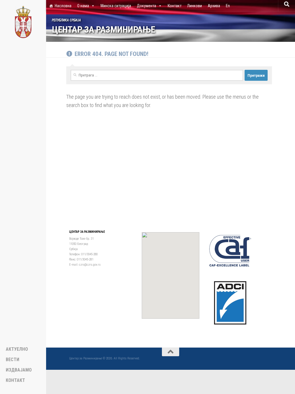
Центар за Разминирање (103, 29)
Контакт (174, 5)
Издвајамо (19, 370)
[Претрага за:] (157, 75)
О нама (83, 5)
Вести (12, 359)
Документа (146, 5)
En (228, 5)
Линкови (194, 5)
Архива (214, 5)
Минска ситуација (116, 5)
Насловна (63, 5)
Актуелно (17, 349)
